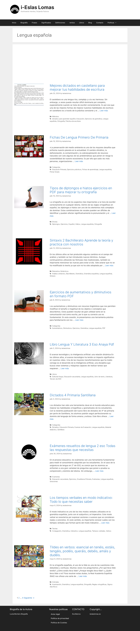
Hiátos (77, 224)
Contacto (99, 23)
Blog (90, 23)
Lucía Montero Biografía (19, 614)
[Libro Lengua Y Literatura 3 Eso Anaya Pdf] (29, 364)
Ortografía (61, 121)
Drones (54, 222)
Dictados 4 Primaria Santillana (73, 395)
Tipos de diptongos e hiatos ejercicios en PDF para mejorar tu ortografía (81, 190)
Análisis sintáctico (58, 274)
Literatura (108, 377)
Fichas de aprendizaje (90, 169)
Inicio (14, 23)
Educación (80, 119)
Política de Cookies (59, 623)
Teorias (55, 528)
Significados (46, 23)
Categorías (56, 167)
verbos (72, 23)
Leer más (104, 111)
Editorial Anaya (57, 377)
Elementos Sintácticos (60, 271)
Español (71, 224)
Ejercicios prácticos (74, 169)
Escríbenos (76, 614)
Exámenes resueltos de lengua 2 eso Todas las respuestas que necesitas (82, 448)
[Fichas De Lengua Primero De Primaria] (29, 157)
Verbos (108, 531)
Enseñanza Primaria (84, 479)
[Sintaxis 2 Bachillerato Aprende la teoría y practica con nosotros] (29, 264)
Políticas (111, 23)
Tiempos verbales (98, 531)
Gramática (79, 274)
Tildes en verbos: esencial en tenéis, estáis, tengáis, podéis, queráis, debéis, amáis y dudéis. (82, 551)
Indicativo (74, 531)
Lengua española (105, 169)
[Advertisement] (70, 63)
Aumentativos (57, 328)
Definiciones (60, 23)
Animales (55, 582)
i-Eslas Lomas (37, 7)
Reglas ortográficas (99, 584)
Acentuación (56, 584)
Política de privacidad (60, 618)
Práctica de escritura (73, 121)
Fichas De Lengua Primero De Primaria (79, 137)
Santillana (60, 430)
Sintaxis (52, 276)
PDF (103, 328)
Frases (34, 23)
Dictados (55, 427)
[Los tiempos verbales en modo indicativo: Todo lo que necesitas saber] (29, 521)
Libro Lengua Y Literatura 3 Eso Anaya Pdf (82, 344)
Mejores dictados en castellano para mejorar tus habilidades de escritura (77, 87)
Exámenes (96, 479)
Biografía (24, 23)
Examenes (56, 477)
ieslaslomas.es (95, 614)
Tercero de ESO (55, 379)
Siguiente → (29, 598)
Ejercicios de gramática (93, 119)
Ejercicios (64, 224)
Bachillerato (70, 274)
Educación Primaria (59, 169)
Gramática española (91, 274)
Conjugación (56, 531)
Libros (81, 23)
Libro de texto (99, 377)
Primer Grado (55, 172)
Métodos (55, 116)
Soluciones (54, 481)
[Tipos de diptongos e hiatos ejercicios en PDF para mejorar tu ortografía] (29, 207)
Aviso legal (55, 614)
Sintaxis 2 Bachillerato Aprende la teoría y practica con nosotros (81, 242)
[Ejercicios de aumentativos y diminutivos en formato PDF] (29, 311)
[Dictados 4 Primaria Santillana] (29, 414)
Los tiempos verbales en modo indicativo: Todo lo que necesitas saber (81, 499)
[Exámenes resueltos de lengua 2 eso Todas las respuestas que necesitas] (29, 459)
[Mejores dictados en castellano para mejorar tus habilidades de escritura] (29, 105)
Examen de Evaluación (82, 427)
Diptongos (56, 224)
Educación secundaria (72, 377)
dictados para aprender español (64, 119)
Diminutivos (67, 328)
